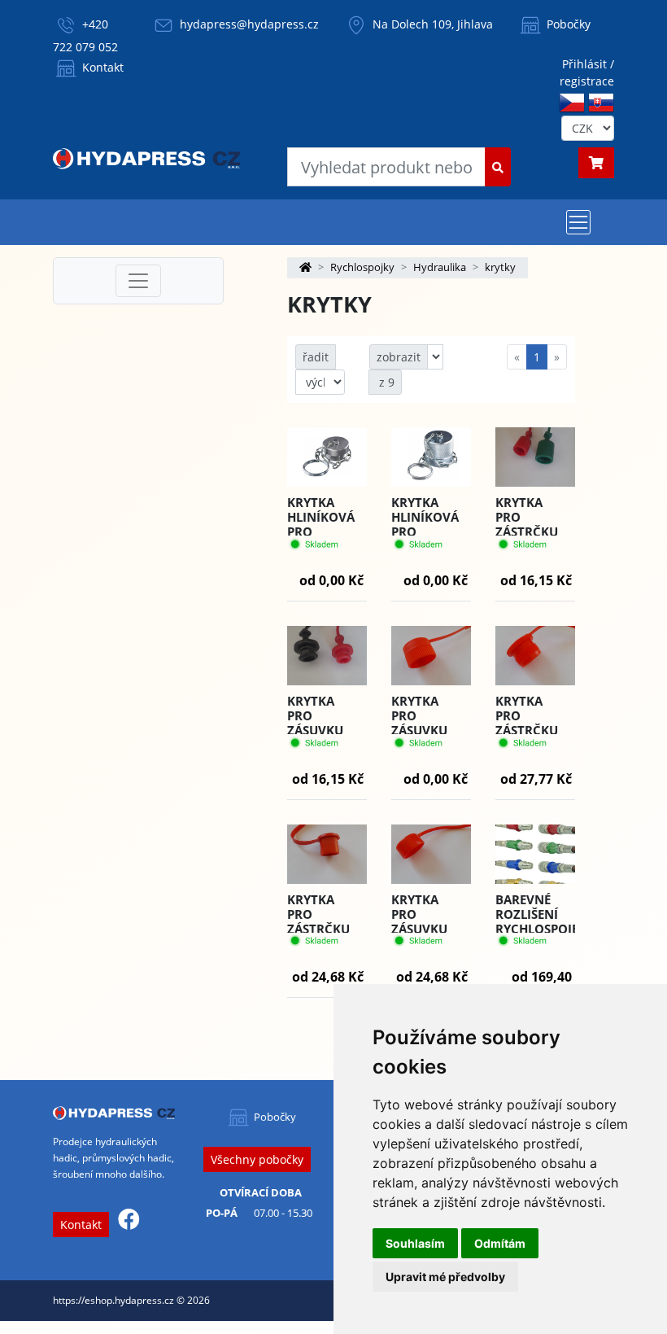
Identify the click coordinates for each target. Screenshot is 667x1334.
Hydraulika (439, 267)
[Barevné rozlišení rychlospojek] (535, 853)
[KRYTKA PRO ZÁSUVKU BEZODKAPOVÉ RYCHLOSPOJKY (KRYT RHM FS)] (431, 854)
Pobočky (567, 24)
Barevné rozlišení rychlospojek (540, 914)
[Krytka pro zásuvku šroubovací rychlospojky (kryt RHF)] (431, 655)
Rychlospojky (362, 267)
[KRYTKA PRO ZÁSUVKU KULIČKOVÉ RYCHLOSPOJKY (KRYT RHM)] (327, 655)
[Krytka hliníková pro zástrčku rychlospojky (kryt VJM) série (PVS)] (431, 457)
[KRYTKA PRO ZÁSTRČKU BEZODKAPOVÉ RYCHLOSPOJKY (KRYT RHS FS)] (327, 854)
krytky (500, 267)
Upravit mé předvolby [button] (445, 1277)
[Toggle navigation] (578, 222)
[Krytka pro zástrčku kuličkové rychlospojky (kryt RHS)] (535, 457)
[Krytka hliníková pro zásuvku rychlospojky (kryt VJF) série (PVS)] (327, 457)
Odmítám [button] (499, 1243)
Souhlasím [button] (415, 1243)
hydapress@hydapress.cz (249, 24)
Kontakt (101, 67)
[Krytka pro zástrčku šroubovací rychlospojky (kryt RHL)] (535, 655)
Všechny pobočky (257, 1159)
